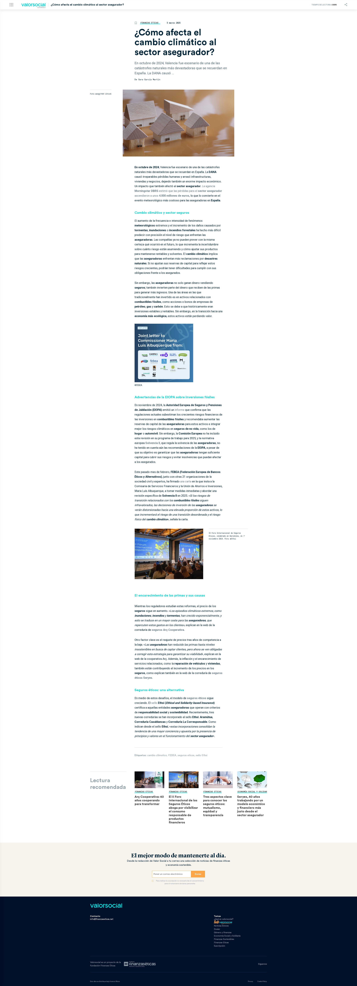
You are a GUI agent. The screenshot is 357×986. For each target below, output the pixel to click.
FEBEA (172, 755)
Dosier (217, 929)
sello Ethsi (201, 755)
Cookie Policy (262, 981)
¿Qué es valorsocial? (223, 919)
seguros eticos (186, 755)
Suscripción (219, 946)
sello (154, 703)
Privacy (250, 981)
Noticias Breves (221, 926)
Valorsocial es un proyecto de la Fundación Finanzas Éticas (105, 964)
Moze (118, 981)
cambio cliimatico (157, 755)
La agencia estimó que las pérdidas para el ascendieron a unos (178, 190)
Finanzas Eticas (149, 22)
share (345, 4)
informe (179, 409)
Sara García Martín (149, 79)
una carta (185, 481)
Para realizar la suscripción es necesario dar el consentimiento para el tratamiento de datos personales (180, 882)
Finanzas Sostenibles (224, 939)
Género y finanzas (222, 933)
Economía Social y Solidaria (253, 791)
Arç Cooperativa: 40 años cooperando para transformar (149, 800)
